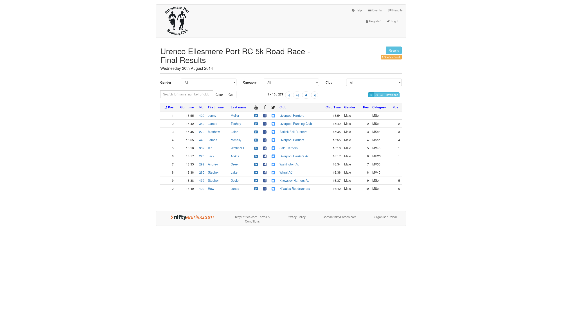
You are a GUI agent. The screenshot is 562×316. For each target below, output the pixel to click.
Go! (231, 94)
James (212, 123)
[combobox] (186, 94)
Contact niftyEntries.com (340, 217)
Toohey (236, 123)
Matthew (214, 131)
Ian (210, 148)
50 (382, 95)
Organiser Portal (385, 217)
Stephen (214, 172)
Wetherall (237, 148)
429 (201, 188)
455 (201, 180)
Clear (219, 94)
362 (201, 148)
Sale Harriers (288, 148)
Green (235, 164)
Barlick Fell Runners (293, 131)
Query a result (391, 57)
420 (201, 115)
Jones (235, 188)
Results (397, 10)
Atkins (235, 156)
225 (201, 156)
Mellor (235, 115)
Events (376, 10)
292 (201, 164)
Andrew (213, 164)
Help (358, 10)
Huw (211, 188)
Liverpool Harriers (291, 115)
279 (201, 131)
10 (371, 95)
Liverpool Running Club (295, 123)
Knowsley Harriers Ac (294, 180)
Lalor (234, 131)
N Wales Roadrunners (294, 188)
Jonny (212, 115)
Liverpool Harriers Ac (294, 156)
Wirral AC (286, 172)
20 (376, 95)
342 (201, 123)
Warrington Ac (289, 164)
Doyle (235, 180)
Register (374, 21)
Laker (235, 172)
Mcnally (236, 140)
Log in (394, 21)
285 (201, 172)
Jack (211, 156)
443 (201, 140)
